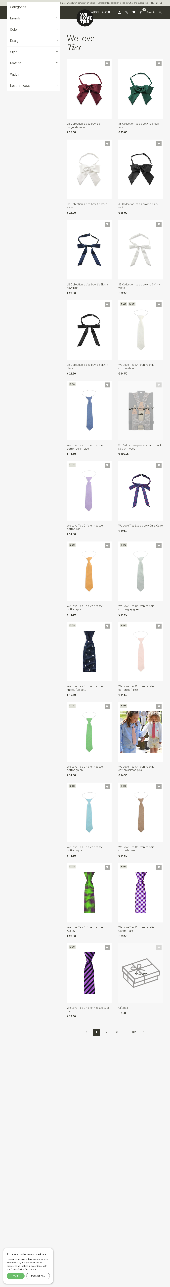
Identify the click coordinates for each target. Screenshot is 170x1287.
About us (108, 12)
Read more (30, 1269)
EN (157, 3)
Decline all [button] (38, 1275)
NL (152, 3)
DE (161, 3)
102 (133, 1032)
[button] (160, 12)
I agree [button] (15, 1275)
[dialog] (28, 1266)
